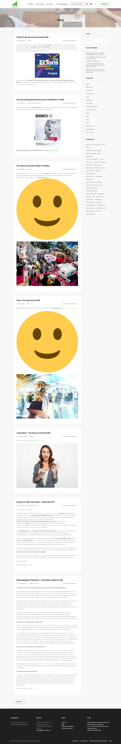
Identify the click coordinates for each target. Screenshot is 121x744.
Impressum (75, 741)
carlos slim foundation (92, 159)
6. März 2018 (21, 303)
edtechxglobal (90, 167)
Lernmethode (40, 4)
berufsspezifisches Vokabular (93, 150)
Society (88, 122)
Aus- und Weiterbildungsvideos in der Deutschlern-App (96, 57)
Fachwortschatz (90, 170)
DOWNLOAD (104, 4)
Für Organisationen (62, 4)
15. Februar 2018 (22, 436)
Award (103, 144)
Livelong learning (90, 109)
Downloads (102, 162)
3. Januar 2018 (21, 505)
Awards (88, 147)
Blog (63, 724)
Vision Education (90, 213)
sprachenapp (101, 205)
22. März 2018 (21, 103)
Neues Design (100, 193)
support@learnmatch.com (43, 730)
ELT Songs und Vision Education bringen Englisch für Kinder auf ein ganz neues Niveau (95, 65)
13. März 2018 (21, 169)
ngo (93, 196)
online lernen (100, 196)
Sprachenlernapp (90, 208)
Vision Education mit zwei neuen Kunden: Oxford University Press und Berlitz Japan (95, 71)
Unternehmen (90, 132)
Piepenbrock (98, 199)
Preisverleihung (90, 202)
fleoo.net (98, 170)
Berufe (30, 103)
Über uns (64, 722)
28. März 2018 (21, 40)
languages (89, 179)
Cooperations (89, 90)
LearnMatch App (98, 185)
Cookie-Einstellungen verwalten (98, 741)
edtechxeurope (98, 165)
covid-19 (96, 162)
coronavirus (89, 162)
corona (102, 159)
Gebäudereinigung (91, 173)
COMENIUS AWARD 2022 (92, 61)
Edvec (103, 167)
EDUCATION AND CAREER (35, 173)
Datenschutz (84, 741)
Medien (31, 436)
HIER (35, 84)
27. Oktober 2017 (22, 583)
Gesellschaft (89, 100)
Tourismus (98, 211)
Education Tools (90, 93)
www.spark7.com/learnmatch (46, 664)
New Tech (88, 196)
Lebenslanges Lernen (92, 106)
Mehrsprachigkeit (90, 193)
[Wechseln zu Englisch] (87, 4)
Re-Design (98, 202)
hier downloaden (53, 150)
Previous (19, 701)
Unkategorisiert (90, 129)
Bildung (88, 153)
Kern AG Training (90, 176)
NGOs (87, 116)
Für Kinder (50, 4)
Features (30, 4)
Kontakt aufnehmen (67, 728)
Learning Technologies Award (94, 182)
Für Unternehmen (77, 4)
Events (29, 169)
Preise (29, 40)
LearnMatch (89, 185)
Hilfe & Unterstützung (68, 726)
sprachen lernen (101, 208)
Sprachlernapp (90, 211)
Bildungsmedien (96, 153)
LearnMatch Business (91, 188)
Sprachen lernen (36, 103)
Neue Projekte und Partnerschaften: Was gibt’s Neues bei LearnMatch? (95, 53)
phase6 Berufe (90, 199)
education (98, 167)
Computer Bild (39, 440)
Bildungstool (89, 87)
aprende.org (96, 144)
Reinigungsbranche (91, 205)
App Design (89, 144)
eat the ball (89, 165)
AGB (110, 741)
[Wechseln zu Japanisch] (95, 4)
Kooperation (89, 103)
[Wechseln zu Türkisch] (91, 4)
